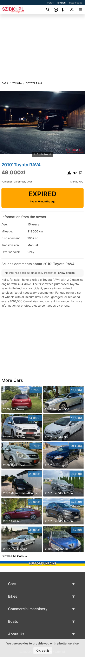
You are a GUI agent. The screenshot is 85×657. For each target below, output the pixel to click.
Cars (5, 83)
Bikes (12, 596)
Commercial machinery (27, 609)
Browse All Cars (12, 556)
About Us (16, 634)
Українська (75, 2)
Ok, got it (42, 650)
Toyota (17, 83)
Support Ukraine (42, 563)
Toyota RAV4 (34, 83)
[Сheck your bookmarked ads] (64, 9)
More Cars (12, 380)
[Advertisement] (42, 49)
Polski (50, 2)
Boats (13, 621)
